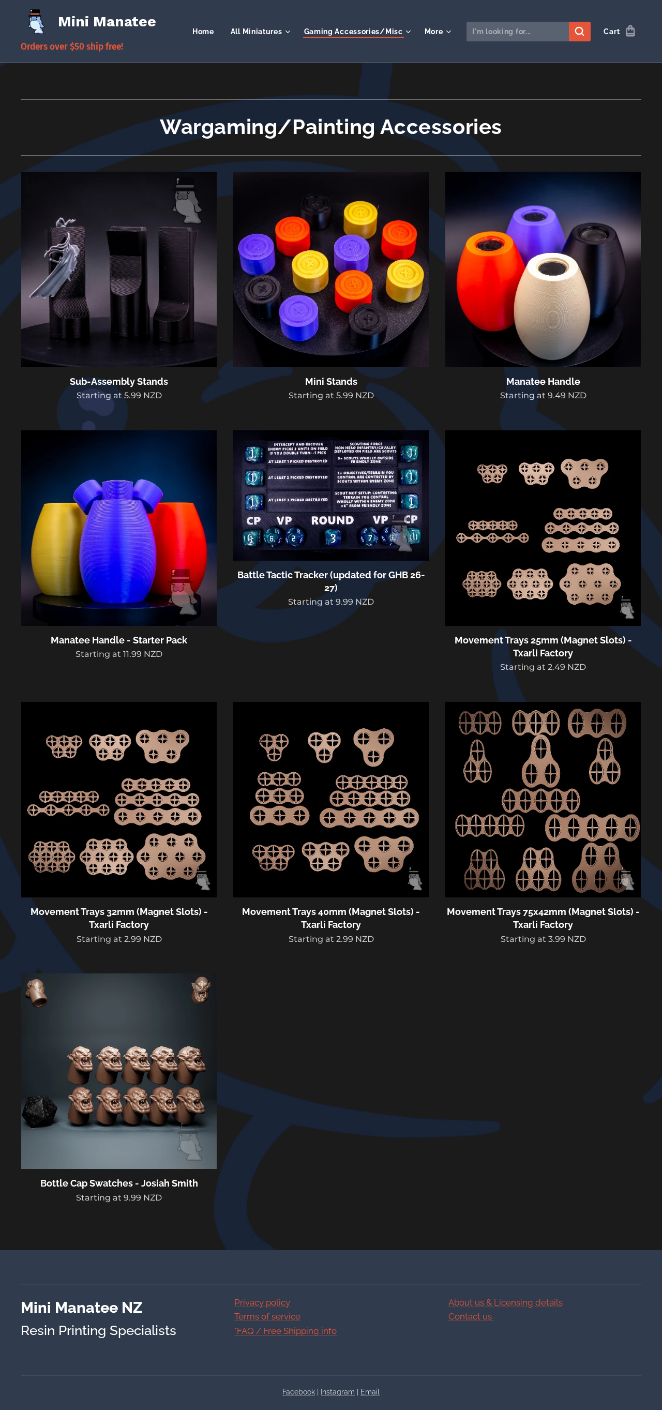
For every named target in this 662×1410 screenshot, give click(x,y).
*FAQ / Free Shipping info (285, 1331)
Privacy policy (262, 1302)
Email (370, 1392)
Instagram (338, 1392)
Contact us (471, 1316)
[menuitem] (206, 31)
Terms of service (267, 1316)
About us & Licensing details (505, 1302)
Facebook (298, 1392)
